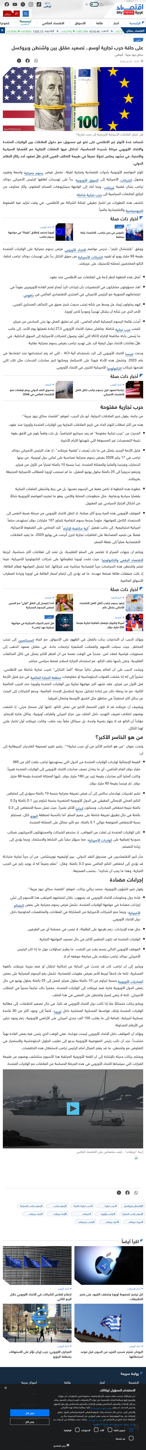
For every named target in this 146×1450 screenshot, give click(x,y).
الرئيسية (135, 23)
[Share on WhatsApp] (36, 61)
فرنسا (129, 353)
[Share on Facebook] (27, 61)
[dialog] (73, 1417)
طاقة (67, 1382)
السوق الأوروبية (87, 179)
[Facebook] (7, 4)
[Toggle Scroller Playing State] (2, 30)
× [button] (5, 1388)
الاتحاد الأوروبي (75, 249)
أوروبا (57, 1011)
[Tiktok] (39, 4)
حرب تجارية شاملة (89, 194)
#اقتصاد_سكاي (135, 30)
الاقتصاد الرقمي (131, 559)
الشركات (126, 179)
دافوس (29, 294)
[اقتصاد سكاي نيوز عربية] (124, 10)
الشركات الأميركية (90, 256)
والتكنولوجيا (110, 559)
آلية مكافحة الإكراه (75, 528)
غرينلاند (109, 187)
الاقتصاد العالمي (53, 23)
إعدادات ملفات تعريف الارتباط (122, 1424)
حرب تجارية (123, 329)
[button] (47, 4)
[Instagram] (31, 4)
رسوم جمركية (33, 172)
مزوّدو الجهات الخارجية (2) (101, 1407)
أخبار (102, 1382)
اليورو (34, 815)
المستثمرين (26, 640)
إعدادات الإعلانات (95, 1419)
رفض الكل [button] (29, 1421)
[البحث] (26, 14)
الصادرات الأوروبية (130, 981)
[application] (73, 1108)
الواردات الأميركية (100, 839)
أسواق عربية (29, 1382)
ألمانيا (79, 808)
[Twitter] (23, 4)
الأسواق (80, 23)
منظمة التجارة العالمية (45, 677)
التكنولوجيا (114, 368)
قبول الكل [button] (29, 1412)
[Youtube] (15, 4)
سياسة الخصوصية (101, 1423)
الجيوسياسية (134, 210)
